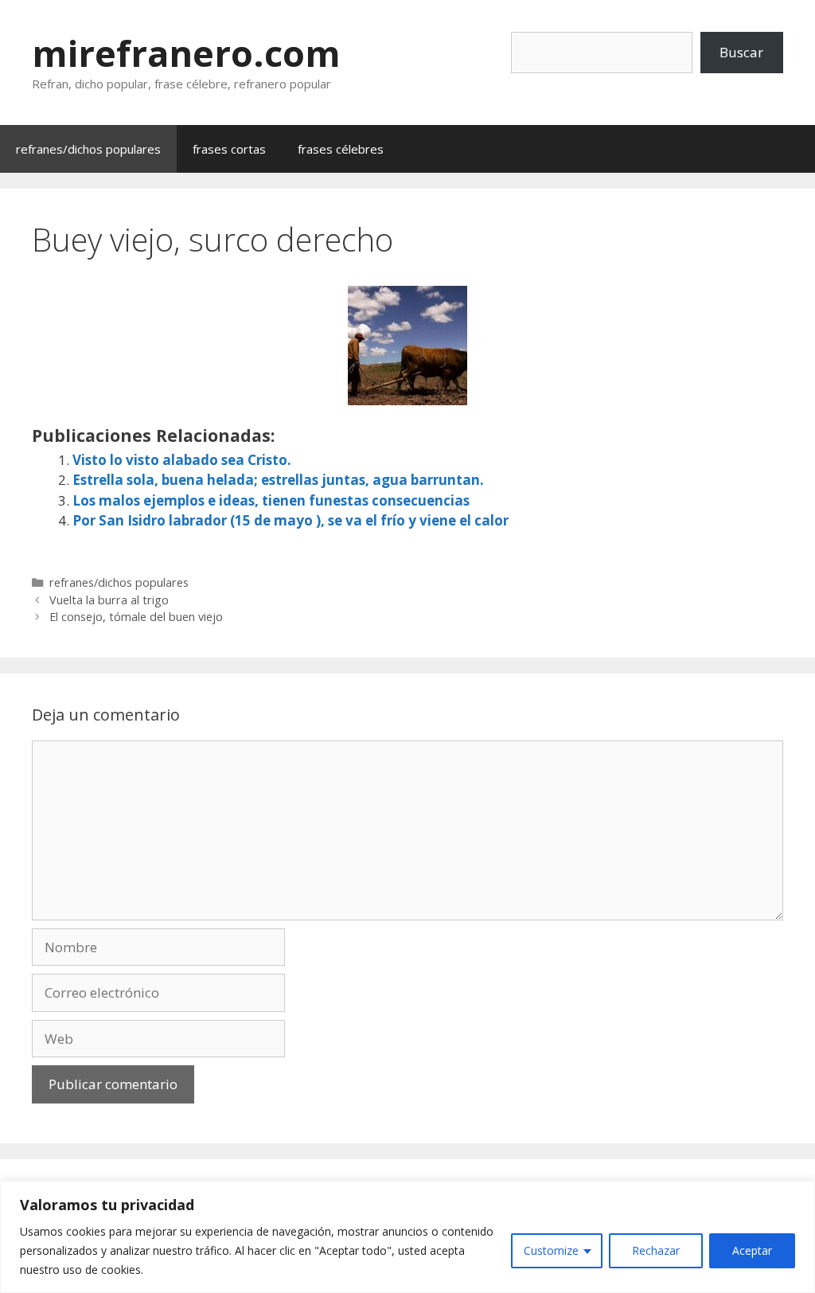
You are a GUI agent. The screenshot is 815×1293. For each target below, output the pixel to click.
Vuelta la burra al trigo (109, 599)
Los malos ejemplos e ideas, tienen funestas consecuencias (271, 500)
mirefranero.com (186, 53)
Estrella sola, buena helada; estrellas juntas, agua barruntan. (278, 480)
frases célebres (341, 149)
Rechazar (656, 1250)
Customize (551, 1250)
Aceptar (752, 1250)
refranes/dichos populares (88, 149)
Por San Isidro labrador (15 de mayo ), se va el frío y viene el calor (290, 520)
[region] (407, 1237)
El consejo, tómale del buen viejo (136, 616)
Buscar (741, 52)
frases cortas (229, 149)
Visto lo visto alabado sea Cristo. (181, 460)
